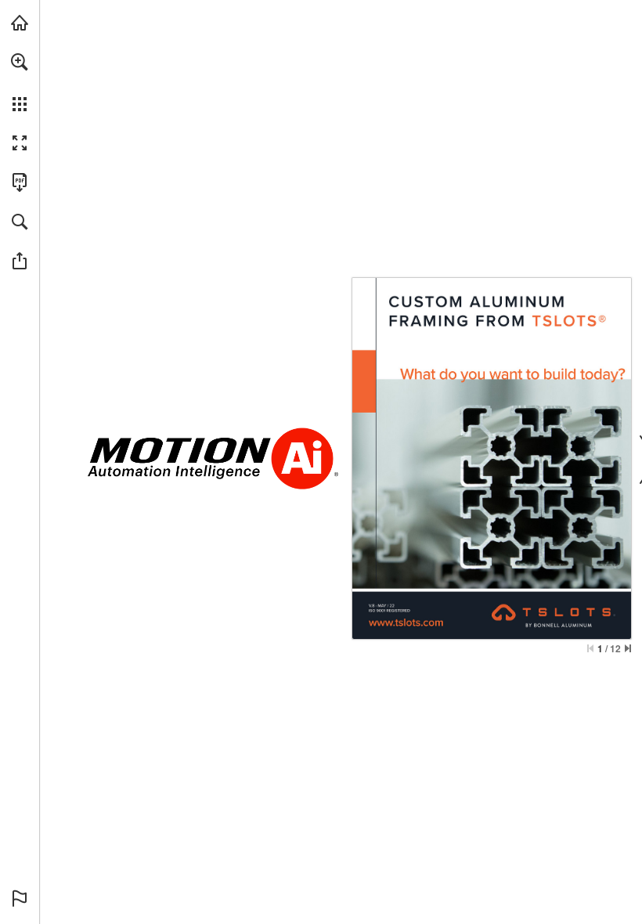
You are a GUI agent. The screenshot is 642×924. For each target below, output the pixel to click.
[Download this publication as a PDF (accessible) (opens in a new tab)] (19, 182)
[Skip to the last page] (628, 648)
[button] (19, 61)
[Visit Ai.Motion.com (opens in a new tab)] (19, 22)
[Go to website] (406, 622)
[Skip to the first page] (590, 648)
